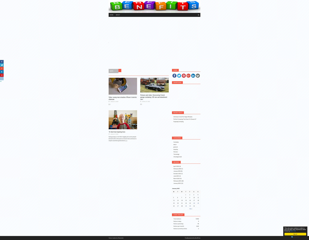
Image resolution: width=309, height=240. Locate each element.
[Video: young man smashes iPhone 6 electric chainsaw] (123, 86)
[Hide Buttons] (1, 81)
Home (111, 15)
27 (178, 206)
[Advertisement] (154, 30)
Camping (175, 142)
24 (194, 203)
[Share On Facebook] (2, 61)
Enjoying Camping (178, 121)
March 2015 (176, 178)
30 (190, 206)
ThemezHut (120, 238)
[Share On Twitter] (2, 65)
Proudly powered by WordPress (192, 238)
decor (175, 144)
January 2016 (177, 171)
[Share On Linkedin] (2, 71)
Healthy (175, 149)
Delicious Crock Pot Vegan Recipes (182, 117)
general (175, 147)
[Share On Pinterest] (2, 75)
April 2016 (176, 166)
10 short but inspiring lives (117, 132)
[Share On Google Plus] (2, 68)
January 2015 (177, 183)
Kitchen (175, 152)
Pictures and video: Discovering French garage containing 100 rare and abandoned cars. (153, 97)
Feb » (190, 209)
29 (186, 206)
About (118, 15)
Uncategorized (177, 157)
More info (293, 231)
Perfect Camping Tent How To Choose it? (184, 119)
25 (198, 203)
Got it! (295, 234)
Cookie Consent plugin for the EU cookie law (295, 237)
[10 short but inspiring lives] (123, 119)
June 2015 (176, 176)
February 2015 (177, 181)
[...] (109, 104)
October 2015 (177, 173)
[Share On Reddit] (2, 78)
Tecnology (176, 154)
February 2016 (177, 168)
